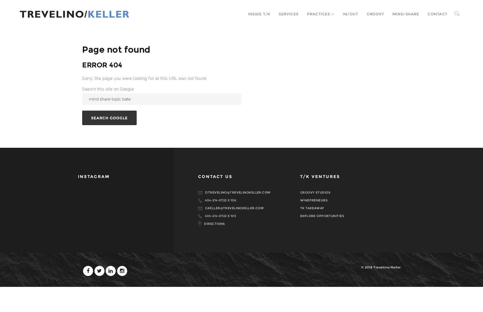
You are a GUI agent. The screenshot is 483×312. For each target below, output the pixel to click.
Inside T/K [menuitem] (259, 14)
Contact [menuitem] (438, 14)
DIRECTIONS (214, 224)
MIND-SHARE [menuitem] (405, 14)
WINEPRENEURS (314, 200)
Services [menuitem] (288, 14)
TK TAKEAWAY (312, 208)
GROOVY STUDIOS (315, 192)
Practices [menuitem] (318, 14)
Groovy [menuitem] (375, 14)
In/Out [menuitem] (350, 14)
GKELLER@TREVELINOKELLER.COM (234, 208)
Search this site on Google (108, 89)
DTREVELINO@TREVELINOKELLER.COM (237, 192)
